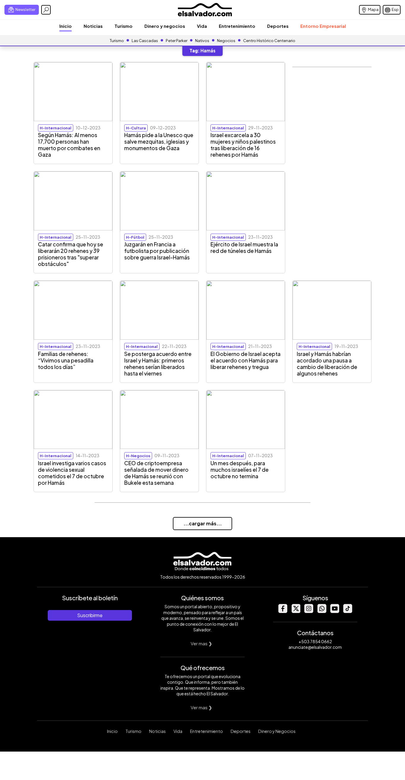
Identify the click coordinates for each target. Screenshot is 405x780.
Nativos (202, 40)
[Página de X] (295, 611)
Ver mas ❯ (201, 643)
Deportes (277, 26)
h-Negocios (138, 455)
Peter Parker (177, 40)
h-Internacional (55, 128)
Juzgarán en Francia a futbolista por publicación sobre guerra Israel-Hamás (157, 251)
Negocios (226, 40)
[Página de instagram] (308, 611)
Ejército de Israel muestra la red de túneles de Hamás (244, 247)
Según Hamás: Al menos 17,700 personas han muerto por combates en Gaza (69, 145)
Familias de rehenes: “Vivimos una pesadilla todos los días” (65, 360)
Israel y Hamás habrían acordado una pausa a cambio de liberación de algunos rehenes (327, 364)
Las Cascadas (145, 40)
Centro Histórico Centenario (269, 40)
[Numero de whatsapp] (321, 611)
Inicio (65, 26)
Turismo (123, 26)
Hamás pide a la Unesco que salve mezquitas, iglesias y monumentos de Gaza (158, 141)
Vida (202, 26)
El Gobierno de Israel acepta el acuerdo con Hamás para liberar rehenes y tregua (245, 360)
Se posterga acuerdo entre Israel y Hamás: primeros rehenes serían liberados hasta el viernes (158, 364)
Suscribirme (90, 615)
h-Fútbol (135, 237)
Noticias (93, 26)
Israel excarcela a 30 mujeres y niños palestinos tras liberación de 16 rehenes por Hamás (243, 145)
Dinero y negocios (164, 26)
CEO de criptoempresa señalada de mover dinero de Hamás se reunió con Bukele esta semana (156, 473)
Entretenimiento (237, 26)
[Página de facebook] (282, 611)
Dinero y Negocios (277, 731)
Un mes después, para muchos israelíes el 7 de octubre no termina (240, 469)
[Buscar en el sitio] (46, 10)
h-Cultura (136, 128)
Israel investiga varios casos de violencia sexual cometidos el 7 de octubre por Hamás (72, 473)
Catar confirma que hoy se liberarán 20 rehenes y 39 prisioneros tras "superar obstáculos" (70, 254)
